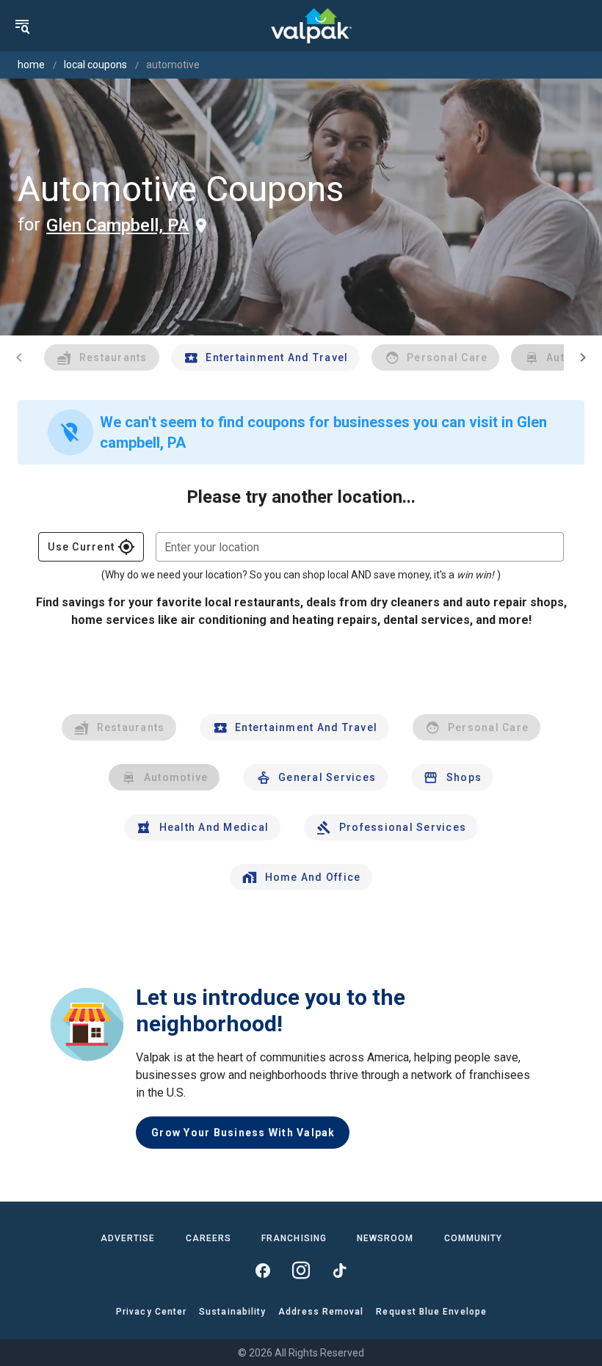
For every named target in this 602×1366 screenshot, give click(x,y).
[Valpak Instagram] (301, 1270)
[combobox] (360, 547)
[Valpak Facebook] (263, 1270)
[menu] (22, 25)
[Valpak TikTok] (339, 1270)
